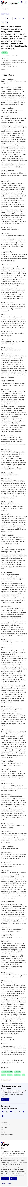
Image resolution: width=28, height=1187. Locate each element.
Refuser (13, 1179)
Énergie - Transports (7, 1071)
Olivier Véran (5, 60)
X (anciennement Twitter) (6, 1111)
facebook (2, 1111)
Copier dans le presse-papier (15, 18)
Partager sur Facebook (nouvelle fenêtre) (19, 18)
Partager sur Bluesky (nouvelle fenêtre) (6, 22)
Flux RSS (3, 1132)
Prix (23, 1075)
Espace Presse (4, 1127)
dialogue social (6, 271)
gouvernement (6, 159)
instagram (11, 1111)
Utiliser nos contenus (5, 1129)
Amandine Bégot (6, 66)
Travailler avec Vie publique (7, 1134)
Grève (3, 1075)
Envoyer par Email (11, 18)
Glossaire (3, 1137)
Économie (4, 52)
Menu (25, 2)
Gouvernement (6, 1062)
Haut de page (7, 1080)
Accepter (5, 1179)
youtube (19, 1111)
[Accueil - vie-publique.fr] (13, 3)
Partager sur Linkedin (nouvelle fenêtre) (2, 22)
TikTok (2, 1115)
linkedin (15, 1111)
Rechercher (21, 2)
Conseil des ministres (10, 948)
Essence (10, 1075)
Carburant (17, 1071)
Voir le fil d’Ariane (5, 9)
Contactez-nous (4, 1122)
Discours (5, 14)
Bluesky (23, 1111)
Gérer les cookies (7, 1183)
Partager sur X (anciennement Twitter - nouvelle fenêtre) (23, 18)
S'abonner (5, 1100)
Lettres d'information (5, 1125)
